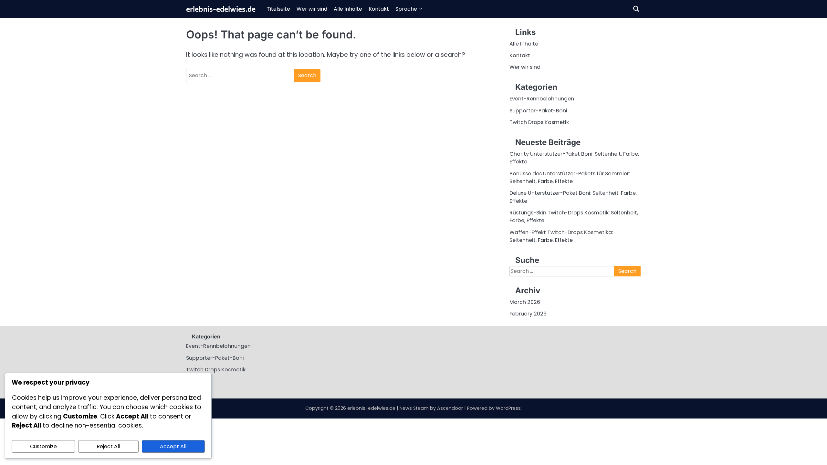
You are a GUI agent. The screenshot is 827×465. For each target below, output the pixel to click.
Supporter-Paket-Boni (538, 110)
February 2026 (528, 313)
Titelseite (278, 9)
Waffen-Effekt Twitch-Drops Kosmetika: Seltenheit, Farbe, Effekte (561, 236)
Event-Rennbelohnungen (541, 98)
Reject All (108, 446)
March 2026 (524, 302)
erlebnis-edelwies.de (221, 8)
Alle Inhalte (348, 9)
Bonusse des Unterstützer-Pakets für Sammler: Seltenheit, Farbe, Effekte (569, 177)
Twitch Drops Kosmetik (539, 122)
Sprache (406, 9)
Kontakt (379, 9)
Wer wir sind (312, 9)
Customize (43, 446)
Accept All (173, 446)
